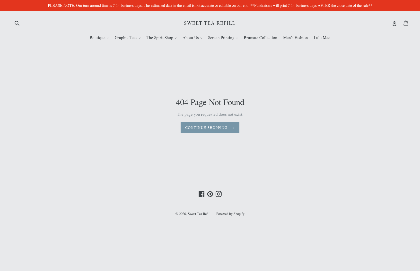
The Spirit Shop (163, 37)
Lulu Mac (322, 37)
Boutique (100, 37)
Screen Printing (224, 37)
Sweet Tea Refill (210, 23)
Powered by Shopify (230, 213)
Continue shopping (206, 127)
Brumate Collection (260, 37)
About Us (194, 37)
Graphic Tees (129, 37)
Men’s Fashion (295, 37)
